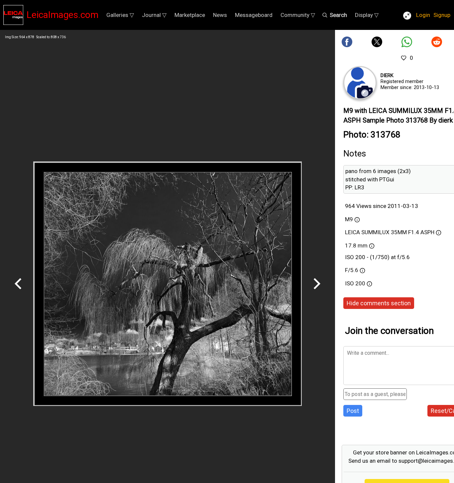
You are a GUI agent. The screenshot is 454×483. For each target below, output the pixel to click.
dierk (387, 75)
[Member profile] (360, 82)
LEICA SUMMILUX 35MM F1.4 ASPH (389, 232)
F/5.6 (351, 270)
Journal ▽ (154, 15)
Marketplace (189, 15)
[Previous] (18, 291)
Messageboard (254, 15)
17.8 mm (356, 245)
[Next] (317, 291)
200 (361, 283)
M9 (349, 219)
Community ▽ (298, 15)
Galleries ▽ (120, 15)
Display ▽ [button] (367, 15)
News (220, 15)
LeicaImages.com (62, 14)
